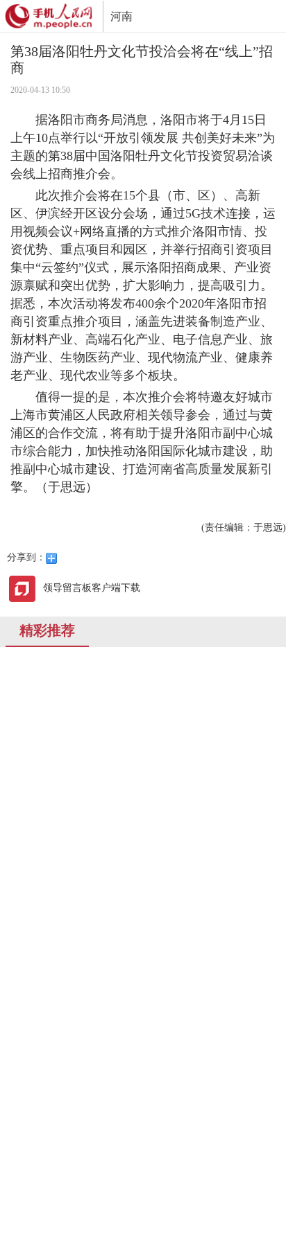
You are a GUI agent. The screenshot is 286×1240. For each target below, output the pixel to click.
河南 (121, 16)
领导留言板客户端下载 (91, 588)
